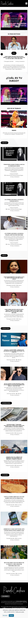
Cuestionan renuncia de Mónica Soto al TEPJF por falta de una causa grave (14, 278)
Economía (19, 504)
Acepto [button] (11, 615)
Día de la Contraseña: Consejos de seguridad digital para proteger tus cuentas (14, 351)
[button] (26, 3)
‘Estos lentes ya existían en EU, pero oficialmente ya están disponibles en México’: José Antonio (14, 384)
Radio (14, 130)
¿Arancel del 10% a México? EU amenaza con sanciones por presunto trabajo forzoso (14, 458)
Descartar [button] (5, 615)
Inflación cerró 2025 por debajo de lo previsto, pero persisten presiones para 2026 (14, 564)
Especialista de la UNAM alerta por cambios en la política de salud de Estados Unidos (14, 57)
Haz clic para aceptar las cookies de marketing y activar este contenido (14, 20)
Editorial (19, 359)
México (13, 53)
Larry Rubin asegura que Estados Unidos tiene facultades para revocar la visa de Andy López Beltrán (14, 311)
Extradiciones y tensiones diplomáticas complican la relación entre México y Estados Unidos (14, 425)
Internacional (9, 175)
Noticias (14, 175)
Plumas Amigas (19, 175)
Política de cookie (19, 612)
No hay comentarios (20, 61)
